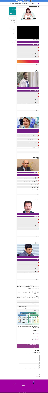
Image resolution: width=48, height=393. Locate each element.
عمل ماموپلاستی (13, 29)
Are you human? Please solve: (36, 369)
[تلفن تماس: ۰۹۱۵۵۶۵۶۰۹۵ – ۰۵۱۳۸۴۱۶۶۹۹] (38, 90)
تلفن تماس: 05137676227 (35, 132)
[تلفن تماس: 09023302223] (38, 44)
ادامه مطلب (14, 22)
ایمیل (39, 364)
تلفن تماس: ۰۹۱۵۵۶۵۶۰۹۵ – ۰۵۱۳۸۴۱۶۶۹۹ (34, 90)
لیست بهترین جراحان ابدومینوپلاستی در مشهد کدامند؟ (32, 344)
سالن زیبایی (31, 3)
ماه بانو (34, 3)
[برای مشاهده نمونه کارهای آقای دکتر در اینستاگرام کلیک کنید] (38, 61)
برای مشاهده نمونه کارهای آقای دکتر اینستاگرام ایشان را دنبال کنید (30, 107)
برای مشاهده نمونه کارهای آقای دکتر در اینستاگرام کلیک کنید (31, 61)
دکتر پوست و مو (25, 3)
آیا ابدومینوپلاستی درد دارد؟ (35, 347)
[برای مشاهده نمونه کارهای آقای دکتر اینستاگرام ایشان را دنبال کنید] (38, 107)
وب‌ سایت (39, 366)
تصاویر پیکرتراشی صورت (13, 20)
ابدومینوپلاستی (13, 42)
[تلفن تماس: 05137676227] (38, 132)
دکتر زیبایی (23, 3)
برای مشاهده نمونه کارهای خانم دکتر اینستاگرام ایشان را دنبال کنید (30, 149)
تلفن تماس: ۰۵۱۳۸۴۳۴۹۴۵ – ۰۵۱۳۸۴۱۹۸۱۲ (33, 174)
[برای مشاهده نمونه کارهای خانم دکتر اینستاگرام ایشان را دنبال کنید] (38, 150)
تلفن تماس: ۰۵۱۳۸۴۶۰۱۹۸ (35, 216)
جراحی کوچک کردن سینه (13, 33)
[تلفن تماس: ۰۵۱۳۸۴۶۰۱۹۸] (38, 216)
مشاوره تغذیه (13, 3)
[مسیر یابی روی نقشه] (38, 42)
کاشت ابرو (20, 3)
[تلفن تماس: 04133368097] (38, 259)
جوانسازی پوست (16, 3)
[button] (28, 344)
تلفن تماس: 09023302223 (35, 44)
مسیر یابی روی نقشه (36, 129)
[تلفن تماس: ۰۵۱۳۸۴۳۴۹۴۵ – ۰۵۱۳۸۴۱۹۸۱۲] (38, 174)
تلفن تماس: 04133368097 (35, 259)
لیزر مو (28, 3)
